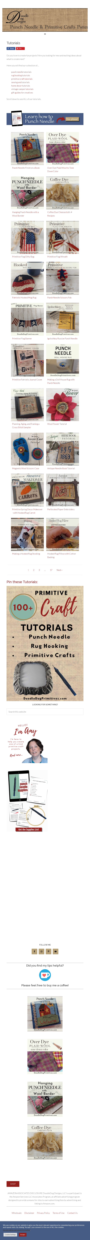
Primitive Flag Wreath (57, 256)
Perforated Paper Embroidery (61, 509)
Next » (59, 570)
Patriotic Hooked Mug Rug (24, 297)
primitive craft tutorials (21, 79)
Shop (13, 1184)
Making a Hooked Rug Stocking (26, 553)
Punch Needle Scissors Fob (59, 297)
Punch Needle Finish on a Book (26, 167)
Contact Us (72, 1213)
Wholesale (17, 1213)
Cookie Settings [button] (10, 1235)
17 (51, 570)
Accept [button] (22, 1235)
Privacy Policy (43, 1213)
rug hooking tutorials (20, 75)
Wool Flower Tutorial (57, 424)
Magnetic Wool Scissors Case (25, 468)
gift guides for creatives (22, 92)
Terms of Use (59, 1213)
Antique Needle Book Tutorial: (61, 468)
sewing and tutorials (20, 82)
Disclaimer (29, 1213)
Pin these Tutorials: (22, 582)
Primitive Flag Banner (22, 338)
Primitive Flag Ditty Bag (23, 256)
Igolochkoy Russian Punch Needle (62, 338)
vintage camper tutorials (22, 89)
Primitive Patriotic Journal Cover (27, 379)
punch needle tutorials (21, 72)
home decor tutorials (20, 85)
